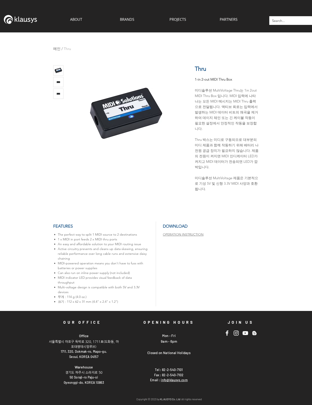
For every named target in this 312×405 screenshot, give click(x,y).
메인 (57, 49)
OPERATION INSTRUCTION (183, 234)
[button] (228, 19)
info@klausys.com (174, 380)
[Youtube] (245, 333)
